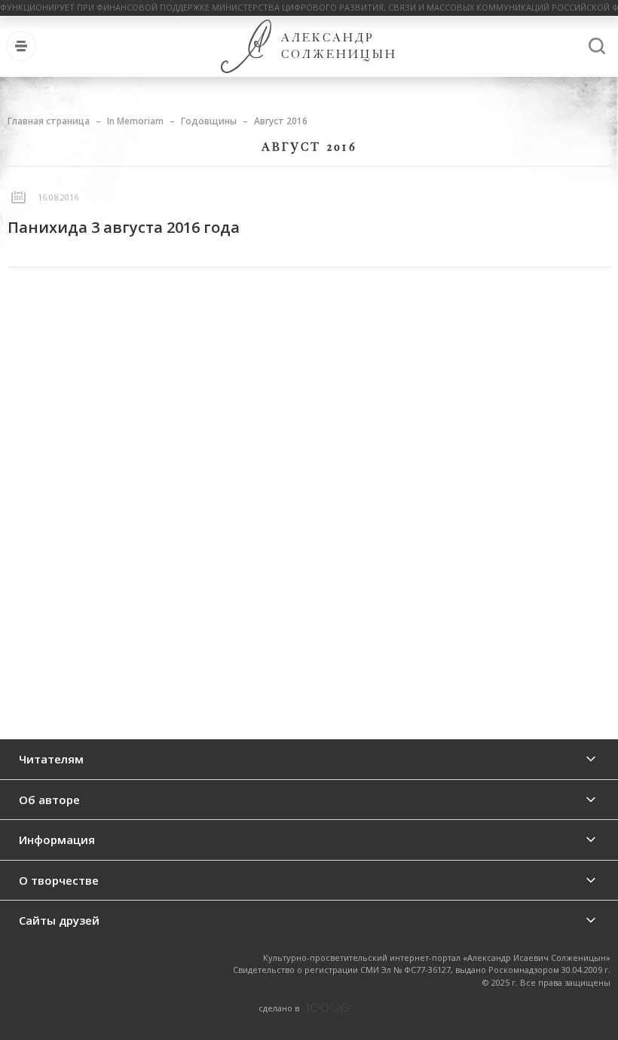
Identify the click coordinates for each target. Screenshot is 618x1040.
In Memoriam (135, 121)
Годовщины (209, 121)
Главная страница (49, 121)
